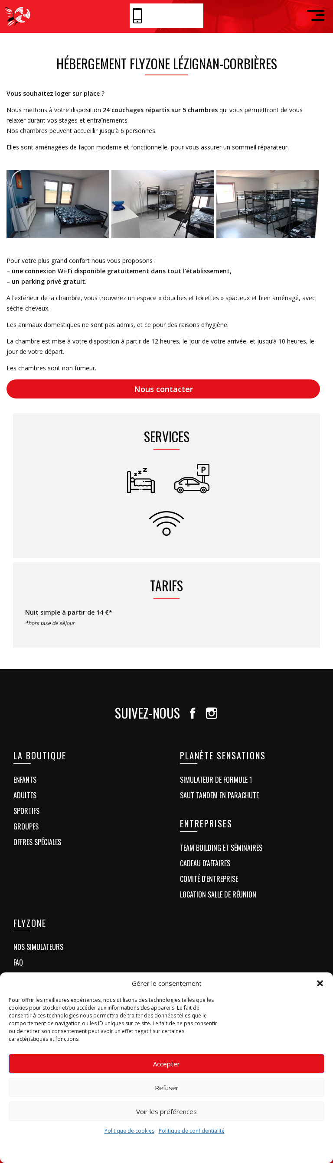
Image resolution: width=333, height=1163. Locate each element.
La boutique (39, 755)
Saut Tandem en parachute (219, 795)
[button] (320, 983)
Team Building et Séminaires (221, 847)
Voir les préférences (166, 1111)
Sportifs (26, 811)
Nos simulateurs (38, 947)
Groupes (26, 826)
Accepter (166, 1063)
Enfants (24, 779)
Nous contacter (163, 389)
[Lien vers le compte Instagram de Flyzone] (211, 712)
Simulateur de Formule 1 (216, 779)
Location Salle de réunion (218, 894)
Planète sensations (223, 755)
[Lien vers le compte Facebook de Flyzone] (192, 712)
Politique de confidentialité (192, 1130)
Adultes (24, 795)
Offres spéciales (37, 842)
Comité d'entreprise (209, 879)
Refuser (167, 1087)
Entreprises (206, 823)
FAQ (18, 962)
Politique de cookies (129, 1130)
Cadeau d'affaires (205, 863)
